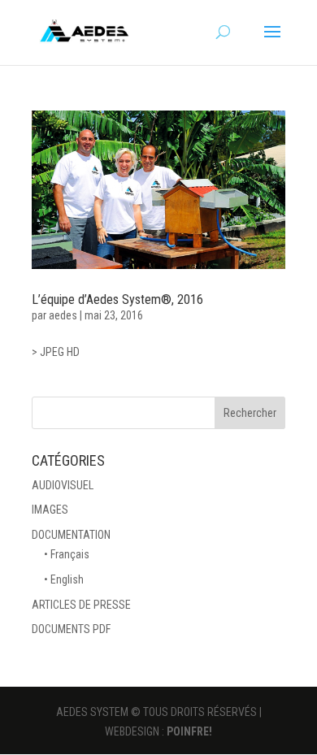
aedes (63, 315)
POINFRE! (189, 731)
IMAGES (50, 509)
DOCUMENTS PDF (71, 629)
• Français (66, 554)
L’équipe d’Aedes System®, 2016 (117, 299)
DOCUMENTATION (71, 534)
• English (64, 579)
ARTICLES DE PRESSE (81, 604)
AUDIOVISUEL (62, 485)
